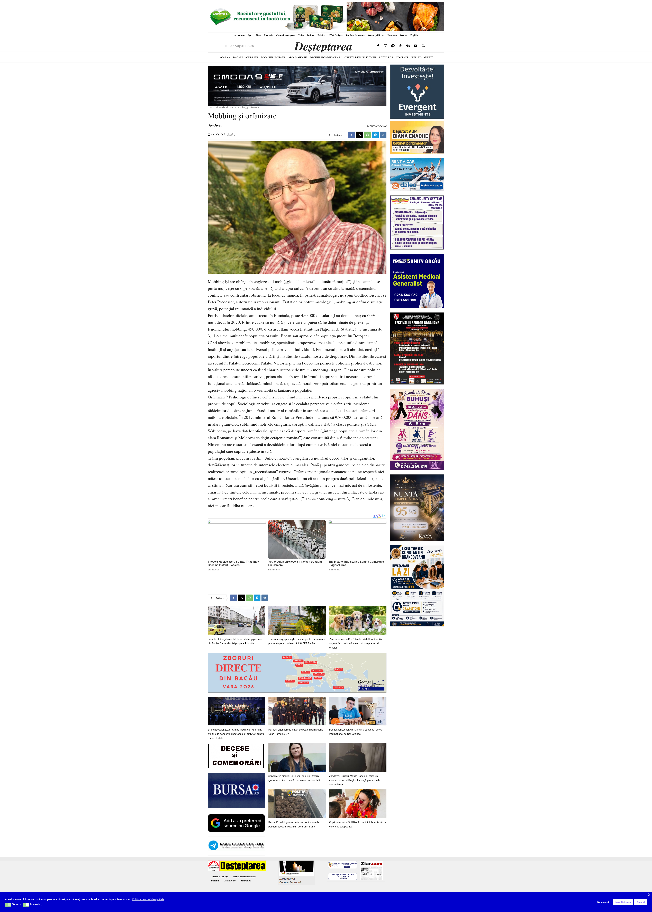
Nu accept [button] (603, 902)
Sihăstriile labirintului (226, 107)
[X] (359, 135)
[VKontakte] (408, 46)
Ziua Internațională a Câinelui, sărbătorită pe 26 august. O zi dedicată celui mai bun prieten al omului (355, 643)
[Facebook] (378, 46)
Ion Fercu (215, 125)
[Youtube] (415, 46)
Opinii (211, 107)
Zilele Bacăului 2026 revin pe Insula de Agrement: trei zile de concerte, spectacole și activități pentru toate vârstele (236, 734)
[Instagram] (385, 46)
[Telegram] (393, 46)
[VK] (383, 135)
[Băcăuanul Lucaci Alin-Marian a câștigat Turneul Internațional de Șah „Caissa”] (357, 711)
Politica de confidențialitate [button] (148, 899)
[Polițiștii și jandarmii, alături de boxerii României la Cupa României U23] (297, 711)
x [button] (649, 894)
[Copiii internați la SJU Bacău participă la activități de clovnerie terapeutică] (357, 803)
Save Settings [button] (623, 902)
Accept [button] (641, 902)
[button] (423, 45)
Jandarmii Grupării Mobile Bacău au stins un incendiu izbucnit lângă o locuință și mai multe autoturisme (354, 780)
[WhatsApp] (367, 135)
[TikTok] (400, 46)
